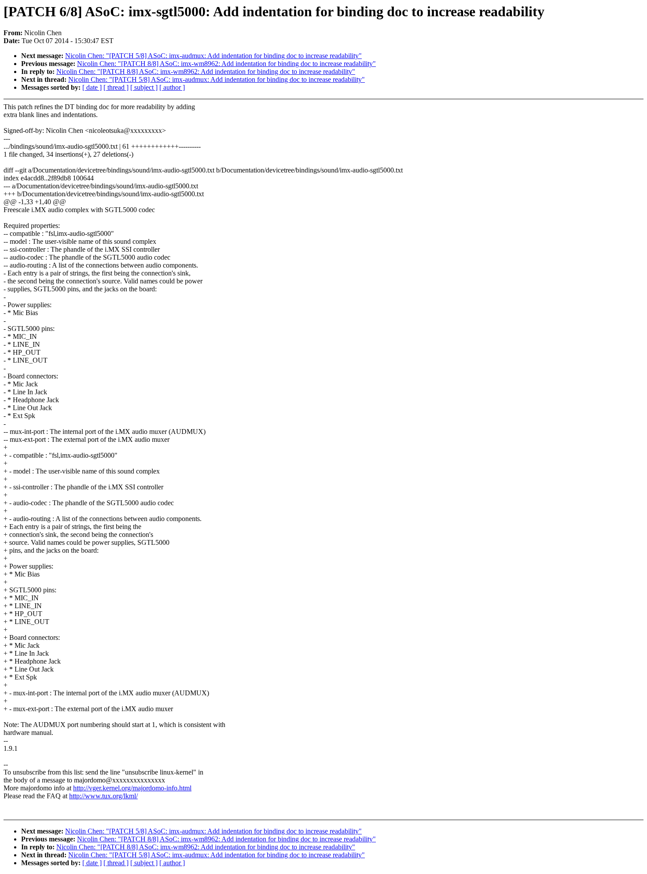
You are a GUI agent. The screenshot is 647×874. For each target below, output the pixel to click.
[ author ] (172, 87)
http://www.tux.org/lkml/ (103, 796)
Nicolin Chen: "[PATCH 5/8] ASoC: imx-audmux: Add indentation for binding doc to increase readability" (213, 55)
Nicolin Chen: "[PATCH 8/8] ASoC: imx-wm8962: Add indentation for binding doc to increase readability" (226, 63)
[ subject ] (144, 87)
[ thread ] (116, 87)
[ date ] (92, 87)
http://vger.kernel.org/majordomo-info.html (132, 788)
